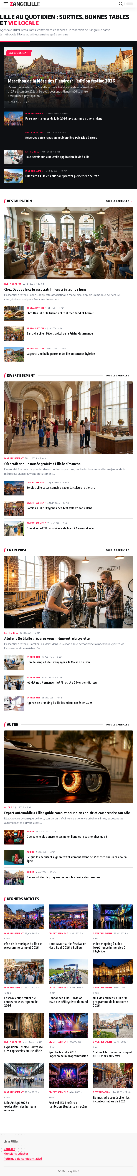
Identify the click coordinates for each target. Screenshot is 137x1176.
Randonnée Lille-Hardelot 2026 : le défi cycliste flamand (68, 1000)
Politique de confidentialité (23, 1158)
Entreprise (32, 151)
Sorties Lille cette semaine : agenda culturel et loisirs (61, 487)
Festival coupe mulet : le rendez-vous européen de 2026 (21, 1001)
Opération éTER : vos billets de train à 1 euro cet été (60, 528)
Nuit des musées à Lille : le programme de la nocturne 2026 (110, 1001)
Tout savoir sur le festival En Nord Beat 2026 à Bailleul (67, 945)
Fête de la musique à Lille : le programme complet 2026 (23, 945)
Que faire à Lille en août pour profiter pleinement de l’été (62, 176)
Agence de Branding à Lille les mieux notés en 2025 (60, 703)
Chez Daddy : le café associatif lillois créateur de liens (45, 289)
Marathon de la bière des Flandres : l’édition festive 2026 (61, 80)
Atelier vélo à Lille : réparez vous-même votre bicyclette (47, 638)
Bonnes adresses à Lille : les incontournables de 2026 (111, 1099)
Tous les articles (119, 201)
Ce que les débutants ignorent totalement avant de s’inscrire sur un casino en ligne (77, 859)
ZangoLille (25, 4)
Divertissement (35, 113)
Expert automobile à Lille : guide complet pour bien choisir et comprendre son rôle (67, 812)
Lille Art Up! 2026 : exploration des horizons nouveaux (20, 1106)
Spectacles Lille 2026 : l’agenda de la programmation (68, 1054)
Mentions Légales (16, 1153)
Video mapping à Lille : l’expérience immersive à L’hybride (109, 947)
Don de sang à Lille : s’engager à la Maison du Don (58, 662)
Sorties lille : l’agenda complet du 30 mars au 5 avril (112, 1054)
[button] (7, 4)
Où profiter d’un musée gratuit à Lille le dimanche (42, 463)
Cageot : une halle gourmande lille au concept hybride (61, 353)
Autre (8, 807)
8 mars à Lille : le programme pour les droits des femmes (63, 877)
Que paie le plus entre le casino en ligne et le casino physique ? (67, 836)
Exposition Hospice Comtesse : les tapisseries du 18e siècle (23, 1049)
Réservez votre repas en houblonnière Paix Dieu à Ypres (61, 137)
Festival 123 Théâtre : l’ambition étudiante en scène (68, 1104)
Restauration (34, 132)
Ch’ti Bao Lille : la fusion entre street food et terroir (60, 313)
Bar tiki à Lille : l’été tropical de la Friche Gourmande (60, 333)
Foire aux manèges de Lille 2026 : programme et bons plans (63, 118)
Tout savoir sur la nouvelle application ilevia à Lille (57, 157)
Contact (9, 1149)
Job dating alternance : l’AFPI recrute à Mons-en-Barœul (62, 682)
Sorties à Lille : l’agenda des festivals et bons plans (59, 508)
